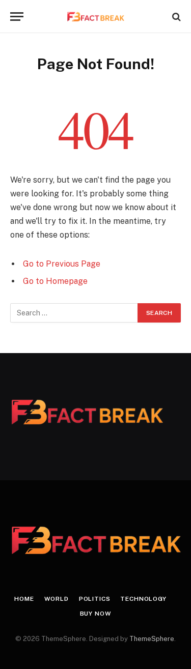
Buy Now (96, 613)
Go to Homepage (55, 281)
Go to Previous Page (61, 264)
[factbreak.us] (95, 16)
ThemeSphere (151, 639)
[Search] (175, 16)
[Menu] (16, 16)
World (56, 598)
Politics (95, 598)
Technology (143, 598)
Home (24, 598)
